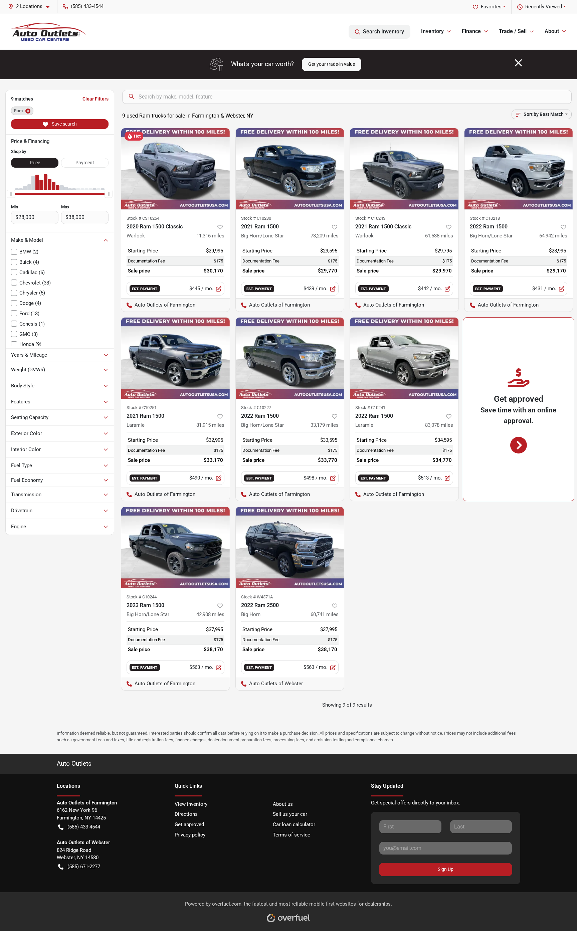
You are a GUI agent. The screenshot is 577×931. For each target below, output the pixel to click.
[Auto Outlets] (48, 32)
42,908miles (210, 614)
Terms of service (291, 835)
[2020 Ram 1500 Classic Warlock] (175, 168)
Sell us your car (290, 814)
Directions (186, 814)
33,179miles (325, 425)
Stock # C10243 (370, 218)
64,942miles (553, 236)
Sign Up (445, 869)
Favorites (491, 7)
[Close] (518, 62)
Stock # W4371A (257, 596)
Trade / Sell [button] (513, 31)
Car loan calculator (294, 824)
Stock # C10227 (256, 407)
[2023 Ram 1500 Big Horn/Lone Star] (175, 547)
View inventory (191, 804)
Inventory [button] (432, 31)
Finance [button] (471, 31)
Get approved (189, 824)
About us (283, 804)
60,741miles (325, 614)
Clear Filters (95, 99)
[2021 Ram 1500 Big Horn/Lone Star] (290, 168)
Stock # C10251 (142, 407)
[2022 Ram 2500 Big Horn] (290, 547)
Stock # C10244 (142, 596)
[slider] (11, 194)
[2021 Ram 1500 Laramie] (175, 358)
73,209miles (325, 236)
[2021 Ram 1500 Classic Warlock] (404, 168)
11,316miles (210, 236)
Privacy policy (190, 835)
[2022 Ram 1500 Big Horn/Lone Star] (518, 168)
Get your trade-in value (331, 64)
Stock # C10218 (485, 218)
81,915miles (210, 425)
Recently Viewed (543, 7)
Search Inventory (383, 31)
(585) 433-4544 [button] (87, 6)
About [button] (552, 31)
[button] (31, 6)
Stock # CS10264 (143, 218)
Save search (64, 124)
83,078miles (439, 425)
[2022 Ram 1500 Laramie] (404, 358)
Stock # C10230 (256, 218)
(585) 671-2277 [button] (83, 867)
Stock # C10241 (370, 407)
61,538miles (439, 236)
